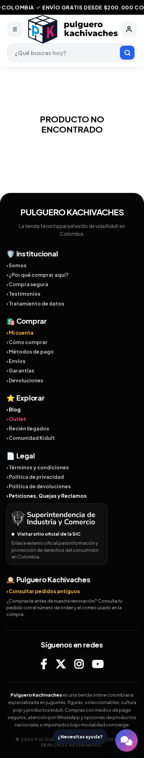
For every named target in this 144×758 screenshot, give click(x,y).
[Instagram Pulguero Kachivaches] (79, 663)
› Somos (16, 265)
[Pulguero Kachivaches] (72, 29)
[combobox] (72, 52)
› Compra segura (27, 284)
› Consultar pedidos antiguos (43, 591)
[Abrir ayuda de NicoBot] (126, 740)
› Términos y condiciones (37, 467)
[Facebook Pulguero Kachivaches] (44, 663)
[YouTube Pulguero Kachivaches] (98, 663)
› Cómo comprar (27, 342)
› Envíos (16, 361)
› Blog (13, 409)
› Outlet (16, 419)
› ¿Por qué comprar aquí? (37, 274)
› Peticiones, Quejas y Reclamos (46, 495)
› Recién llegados (27, 428)
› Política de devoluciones (38, 486)
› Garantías (20, 370)
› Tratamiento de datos (35, 303)
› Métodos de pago (30, 351)
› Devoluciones (24, 380)
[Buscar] (127, 53)
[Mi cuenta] (129, 29)
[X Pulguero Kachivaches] (61, 663)
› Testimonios (23, 293)
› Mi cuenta (20, 332)
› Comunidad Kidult (30, 438)
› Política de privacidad (35, 477)
